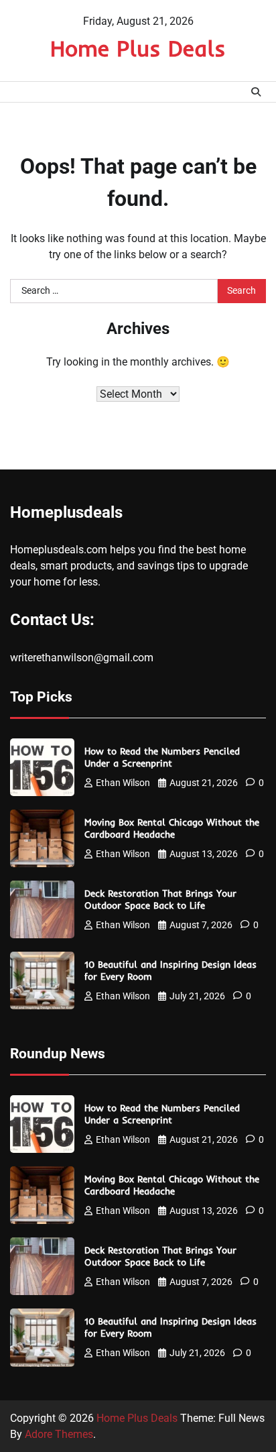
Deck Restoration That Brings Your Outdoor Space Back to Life (160, 899)
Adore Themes (59, 1434)
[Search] (256, 92)
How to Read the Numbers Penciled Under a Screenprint (162, 757)
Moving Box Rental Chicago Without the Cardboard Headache (171, 828)
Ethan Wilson (123, 782)
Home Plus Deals (138, 48)
